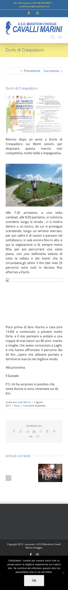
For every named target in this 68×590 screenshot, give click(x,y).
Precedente (32, 71)
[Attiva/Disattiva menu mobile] (60, 37)
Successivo (51, 71)
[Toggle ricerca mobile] (53, 37)
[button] (8, 478)
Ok (34, 580)
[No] (63, 573)
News (17, 405)
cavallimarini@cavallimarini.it (34, 6)
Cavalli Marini (23, 402)
